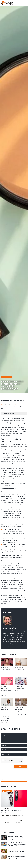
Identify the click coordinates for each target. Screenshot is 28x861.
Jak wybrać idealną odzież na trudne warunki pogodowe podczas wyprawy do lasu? (17, 844)
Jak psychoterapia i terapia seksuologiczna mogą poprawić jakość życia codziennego (16, 838)
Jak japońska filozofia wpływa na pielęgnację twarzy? (21, 712)
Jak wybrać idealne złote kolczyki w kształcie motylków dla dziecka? (17, 850)
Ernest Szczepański (8, 404)
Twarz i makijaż (6, 377)
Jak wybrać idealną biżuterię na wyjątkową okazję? (16, 857)
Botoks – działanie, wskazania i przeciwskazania (6, 672)
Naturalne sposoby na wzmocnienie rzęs (20, 672)
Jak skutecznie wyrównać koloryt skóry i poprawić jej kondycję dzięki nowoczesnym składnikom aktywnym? (6, 716)
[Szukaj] (3, 780)
